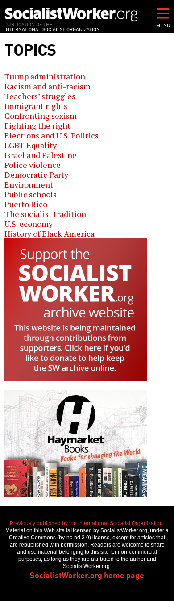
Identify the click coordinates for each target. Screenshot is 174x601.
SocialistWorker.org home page (87, 574)
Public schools (30, 194)
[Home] (71, 14)
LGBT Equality (30, 145)
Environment (28, 184)
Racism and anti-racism (47, 86)
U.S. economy (28, 223)
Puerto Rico (25, 204)
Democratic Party (36, 174)
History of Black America (49, 233)
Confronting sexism (40, 115)
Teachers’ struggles (39, 96)
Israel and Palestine (40, 155)
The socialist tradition (45, 214)
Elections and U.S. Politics (51, 135)
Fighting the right (37, 125)
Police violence (32, 164)
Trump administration (44, 76)
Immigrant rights (35, 105)
